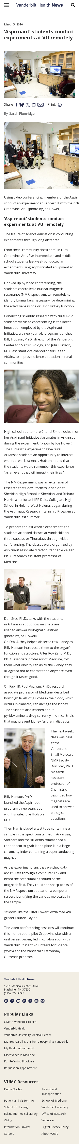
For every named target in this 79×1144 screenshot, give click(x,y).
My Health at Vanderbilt (19, 1048)
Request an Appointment (20, 1068)
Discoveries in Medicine (19, 1055)
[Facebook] (12, 1001)
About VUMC (50, 1134)
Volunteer (48, 1120)
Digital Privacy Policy (55, 1127)
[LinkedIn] (36, 1001)
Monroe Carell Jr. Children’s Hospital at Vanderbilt (36, 1041)
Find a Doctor (13, 1089)
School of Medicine (54, 1100)
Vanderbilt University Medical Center (27, 1035)
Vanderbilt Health (15, 1028)
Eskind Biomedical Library (20, 1114)
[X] (30, 1001)
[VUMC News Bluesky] (43, 1001)
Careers (9, 1134)
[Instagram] (24, 1001)
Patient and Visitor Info (19, 1100)
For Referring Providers (19, 1061)
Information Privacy (17, 1127)
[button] (6, 5)
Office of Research (54, 1114)
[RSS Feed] (6, 1001)
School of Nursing (16, 1107)
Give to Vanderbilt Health (20, 1022)
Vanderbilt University (55, 1107)
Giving (8, 1120)
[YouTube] (18, 1001)
